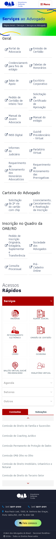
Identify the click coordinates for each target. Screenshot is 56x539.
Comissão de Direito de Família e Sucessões (26, 426)
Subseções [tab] (41, 412)
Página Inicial (9, 25)
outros (8, 401)
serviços (9, 301)
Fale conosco (29, 523)
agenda (9, 382)
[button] (28, 418)
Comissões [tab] (15, 412)
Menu (46, 4)
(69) (13, 507)
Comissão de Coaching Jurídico (19, 436)
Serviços (20, 25)
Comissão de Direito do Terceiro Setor (23, 475)
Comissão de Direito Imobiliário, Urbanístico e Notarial (27, 465)
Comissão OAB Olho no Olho (17, 455)
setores (9, 392)
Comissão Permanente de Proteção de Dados (26, 445)
